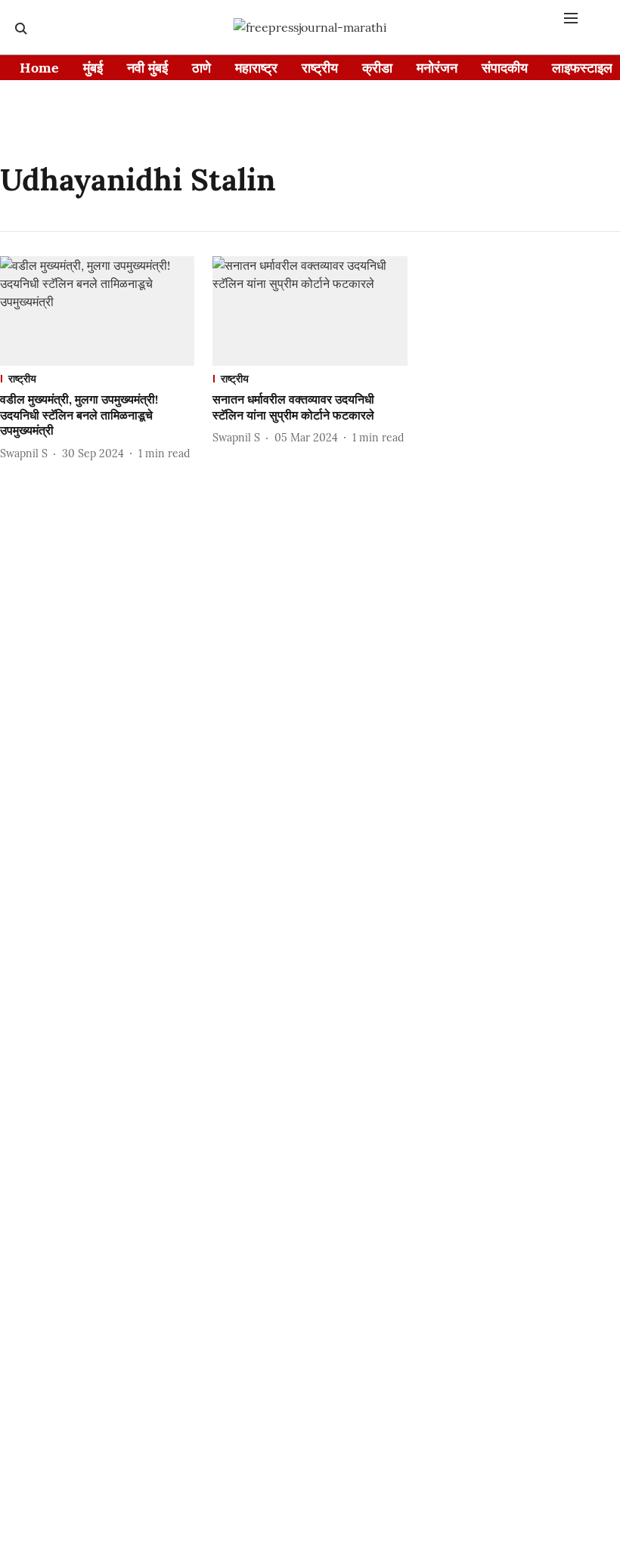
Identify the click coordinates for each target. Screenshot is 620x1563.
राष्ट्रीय (320, 67)
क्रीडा (377, 67)
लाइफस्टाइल (582, 67)
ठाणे (201, 67)
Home (39, 67)
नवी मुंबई (147, 67)
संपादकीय (505, 67)
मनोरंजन (437, 67)
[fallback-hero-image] (97, 311)
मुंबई (93, 67)
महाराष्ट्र (256, 67)
